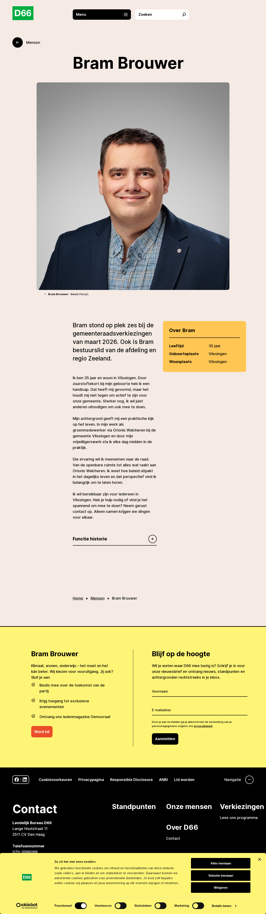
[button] (104, 14)
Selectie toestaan (220, 875)
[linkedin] (25, 779)
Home (78, 598)
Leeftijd (176, 346)
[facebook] (17, 779)
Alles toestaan (221, 863)
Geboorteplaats (184, 354)
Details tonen (221, 906)
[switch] (121, 905)
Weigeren (221, 887)
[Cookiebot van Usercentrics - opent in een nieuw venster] (27, 906)
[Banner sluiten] (259, 859)
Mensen (98, 598)
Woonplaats (180, 361)
